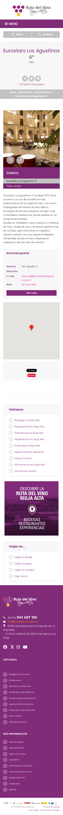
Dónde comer (15, 680)
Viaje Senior (21, 576)
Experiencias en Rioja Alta (29, 432)
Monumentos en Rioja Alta (30, 464)
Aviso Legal (33, 810)
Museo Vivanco (23, 458)
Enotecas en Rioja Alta (27, 445)
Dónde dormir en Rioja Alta (21, 692)
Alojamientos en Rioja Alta (29, 439)
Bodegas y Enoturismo (19, 674)
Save (33, 375)
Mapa (19, 34)
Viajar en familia (23, 557)
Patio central (13, 186)
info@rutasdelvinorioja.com (23, 621)
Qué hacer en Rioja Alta (20, 686)
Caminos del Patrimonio (20, 771)
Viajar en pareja (23, 563)
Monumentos (15, 716)
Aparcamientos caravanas (29, 452)
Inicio (13, 92)
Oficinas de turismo (26, 471)
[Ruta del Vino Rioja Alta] (32, 9)
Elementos (25, 92)
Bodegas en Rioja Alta (27, 420)
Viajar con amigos (24, 569)
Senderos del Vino (17, 777)
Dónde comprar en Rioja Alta (22, 698)
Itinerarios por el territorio (20, 765)
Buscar (47, 34)
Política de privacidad (50, 810)
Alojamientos (43, 92)
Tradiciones (14, 783)
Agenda (12, 789)
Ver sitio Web (28, 284)
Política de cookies (51, 807)
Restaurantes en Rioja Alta (29, 426)
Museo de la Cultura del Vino (22, 710)
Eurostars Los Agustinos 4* (21, 181)
